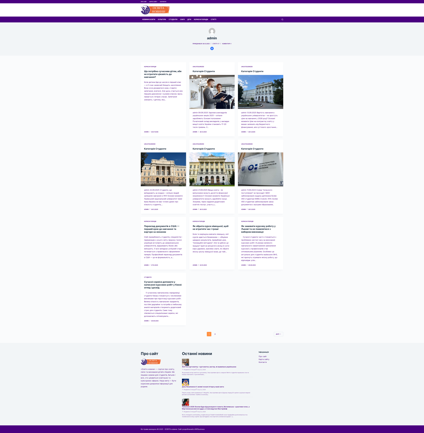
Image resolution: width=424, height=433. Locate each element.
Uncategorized (198, 66)
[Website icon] (212, 48)
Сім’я (182, 19)
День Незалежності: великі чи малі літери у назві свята (203, 387)
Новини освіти (148, 19)
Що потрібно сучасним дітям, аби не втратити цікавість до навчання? (162, 74)
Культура (162, 19)
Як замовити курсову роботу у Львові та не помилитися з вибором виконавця (258, 229)
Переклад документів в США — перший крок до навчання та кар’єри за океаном (161, 229)
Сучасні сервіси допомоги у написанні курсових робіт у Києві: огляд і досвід (163, 285)
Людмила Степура (190, 369)
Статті (213, 19)
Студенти (173, 19)
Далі (277, 334)
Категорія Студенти (204, 71)
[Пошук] (282, 19)
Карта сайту (153, 1)
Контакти (163, 1)
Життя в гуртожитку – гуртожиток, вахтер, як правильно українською (209, 367)
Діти (189, 19)
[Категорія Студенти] (212, 92)
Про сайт (144, 1)
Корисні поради (201, 19)
